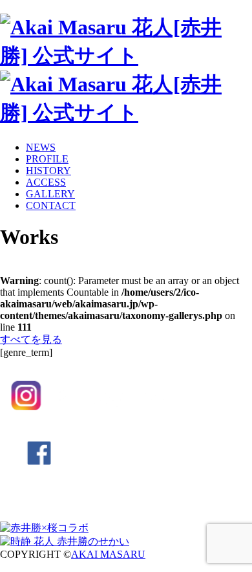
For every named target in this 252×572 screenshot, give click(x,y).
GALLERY (50, 193)
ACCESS (46, 182)
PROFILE (47, 158)
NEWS (41, 147)
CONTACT (51, 205)
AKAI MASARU (108, 554)
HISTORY (48, 170)
